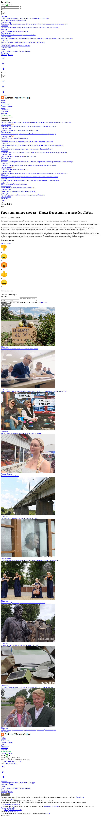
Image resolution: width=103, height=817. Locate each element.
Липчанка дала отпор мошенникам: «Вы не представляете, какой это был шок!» (28, 126)
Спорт (21, 18)
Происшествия (13, 18)
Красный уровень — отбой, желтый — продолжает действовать (23, 42)
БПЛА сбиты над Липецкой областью (14, 20)
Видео (3, 49)
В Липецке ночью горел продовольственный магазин (19, 130)
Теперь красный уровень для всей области (15, 46)
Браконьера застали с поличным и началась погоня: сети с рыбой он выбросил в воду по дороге (34, 152)
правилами (43, 302)
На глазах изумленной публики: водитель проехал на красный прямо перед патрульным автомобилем (36, 122)
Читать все (4, 160)
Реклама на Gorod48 (8, 808)
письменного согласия (51, 806)
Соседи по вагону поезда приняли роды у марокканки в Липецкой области (27, 149)
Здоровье (38, 18)
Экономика (5, 109)
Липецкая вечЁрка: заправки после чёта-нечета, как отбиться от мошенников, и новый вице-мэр (34, 24)
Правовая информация (8, 799)
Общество (4, 18)
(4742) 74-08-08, (10, 810)
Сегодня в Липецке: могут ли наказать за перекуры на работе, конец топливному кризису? (32, 145)
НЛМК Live (5, 104)
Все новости (5, 95)
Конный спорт (6, 243)
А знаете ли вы (6, 115)
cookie (47, 813)
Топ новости (5, 53)
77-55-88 (19, 810)
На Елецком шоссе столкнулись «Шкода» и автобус (18, 156)
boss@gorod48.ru (10, 763)
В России (4, 55)
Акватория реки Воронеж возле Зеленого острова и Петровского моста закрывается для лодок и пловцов (37, 38)
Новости (4, 17)
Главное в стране (6, 106)
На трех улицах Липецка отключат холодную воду (18, 191)
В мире (10, 55)
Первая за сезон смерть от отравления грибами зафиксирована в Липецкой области (29, 27)
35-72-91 (19, 761)
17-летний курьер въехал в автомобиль (14, 31)
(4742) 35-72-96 (9, 761)
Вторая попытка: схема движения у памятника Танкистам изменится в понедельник (30, 180)
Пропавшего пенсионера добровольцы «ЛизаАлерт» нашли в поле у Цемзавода (28, 134)
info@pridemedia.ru (11, 811)
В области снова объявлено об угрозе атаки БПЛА (18, 35)
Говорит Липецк (24, 51)
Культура (32, 18)
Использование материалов (10, 804)
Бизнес (25, 18)
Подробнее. (80, 797)
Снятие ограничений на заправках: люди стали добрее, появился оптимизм (27, 142)
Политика (45, 18)
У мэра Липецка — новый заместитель (14, 138)
